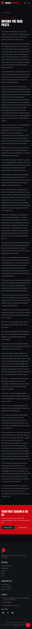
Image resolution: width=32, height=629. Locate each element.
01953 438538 (7, 602)
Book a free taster (6, 589)
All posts (7, 12)
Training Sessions (6, 565)
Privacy (24, 624)
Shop (2, 575)
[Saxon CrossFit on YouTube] (12, 613)
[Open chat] (28, 625)
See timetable (23, 527)
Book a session (5, 584)
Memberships (4, 568)
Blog (2, 573)
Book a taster (8, 527)
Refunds (16, 626)
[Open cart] (25, 2)
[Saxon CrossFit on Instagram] (8, 613)
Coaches (3, 570)
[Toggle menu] (29, 2)
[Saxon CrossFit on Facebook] (3, 613)
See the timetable (6, 587)
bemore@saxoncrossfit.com (11, 605)
